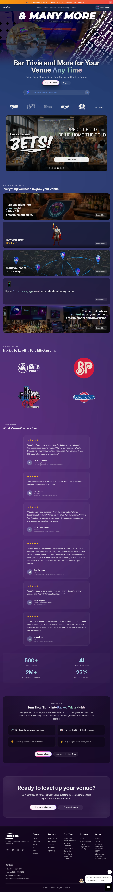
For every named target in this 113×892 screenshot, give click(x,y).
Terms (97, 841)
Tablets (51, 844)
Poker (35, 844)
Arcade (35, 854)
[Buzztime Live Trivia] (31, 106)
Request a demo (51, 83)
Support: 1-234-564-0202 (15, 872)
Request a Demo (43, 754)
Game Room (104, 7)
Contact (73, 7)
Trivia (35, 838)
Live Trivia (36, 841)
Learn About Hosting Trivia (66, 754)
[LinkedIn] (23, 850)
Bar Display (52, 841)
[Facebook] (13, 850)
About (82, 838)
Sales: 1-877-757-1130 (14, 869)
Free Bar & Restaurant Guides (68, 856)
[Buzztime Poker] (81, 106)
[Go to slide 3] (55, 168)
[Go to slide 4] (58, 168)
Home (39, 7)
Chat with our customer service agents (100, 856)
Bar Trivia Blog (63, 7)
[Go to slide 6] (64, 168)
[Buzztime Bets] (64, 106)
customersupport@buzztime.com (17, 878)
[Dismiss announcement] (110, 2)
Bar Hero (51, 847)
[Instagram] (7, 850)
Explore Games (70, 807)
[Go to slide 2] (52, 168)
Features (53, 7)
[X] (18, 850)
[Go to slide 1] (49, 168)
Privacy (98, 838)
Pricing (65, 83)
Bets (34, 851)
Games (45, 7)
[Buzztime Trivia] (14, 106)
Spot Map (51, 851)
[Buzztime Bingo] (48, 106)
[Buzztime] (6, 7)
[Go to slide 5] (61, 168)
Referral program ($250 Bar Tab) (85, 846)
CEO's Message (85, 841)
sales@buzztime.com (13, 875)
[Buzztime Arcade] (98, 106)
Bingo (35, 847)
